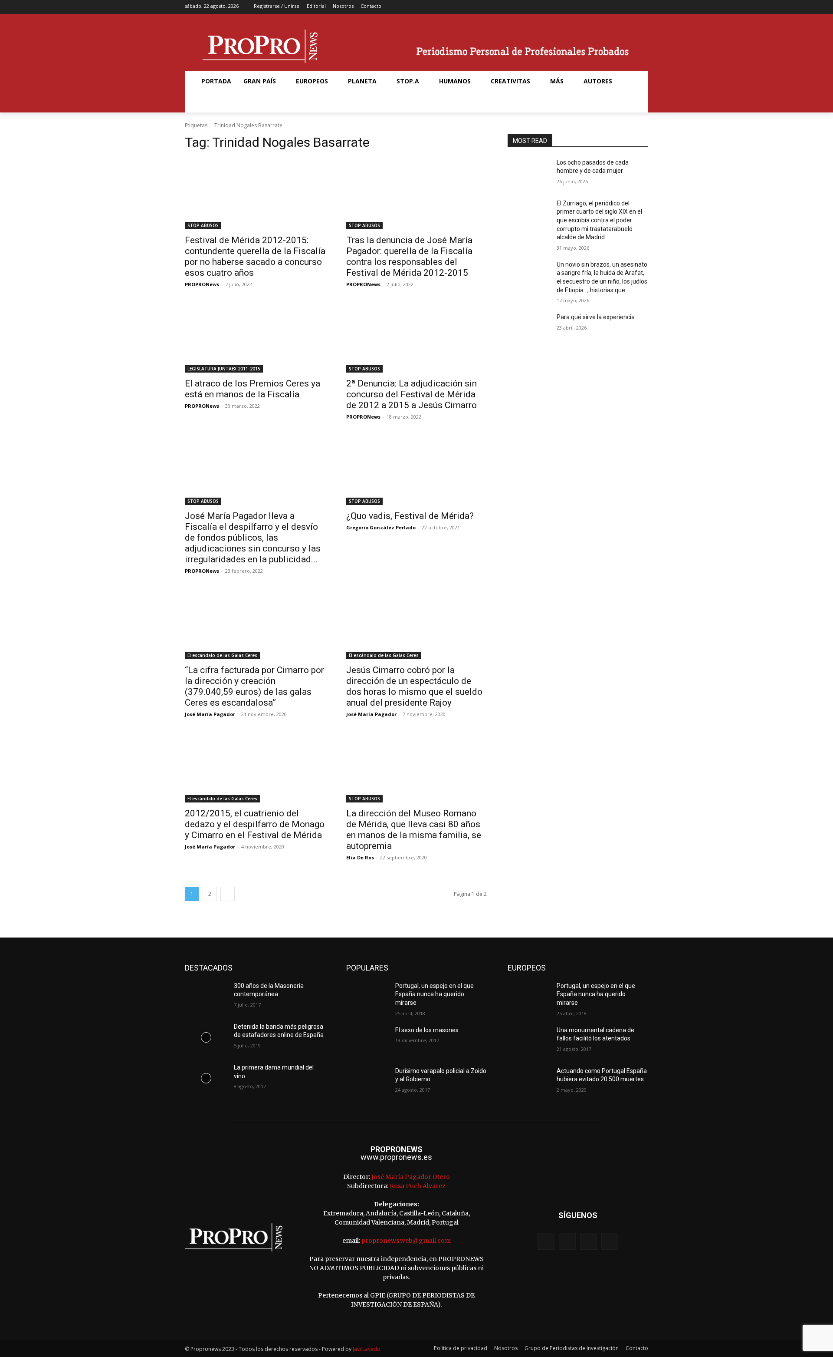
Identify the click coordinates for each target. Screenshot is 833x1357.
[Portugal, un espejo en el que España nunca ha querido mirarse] (367, 996)
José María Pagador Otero (410, 1177)
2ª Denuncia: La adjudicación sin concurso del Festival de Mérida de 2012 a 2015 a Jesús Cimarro (411, 394)
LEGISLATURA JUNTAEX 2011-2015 (223, 369)
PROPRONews (202, 284)
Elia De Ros (360, 857)
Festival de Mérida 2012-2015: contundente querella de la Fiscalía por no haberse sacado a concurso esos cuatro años (255, 256)
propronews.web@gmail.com (406, 1241)
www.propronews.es (396, 1157)
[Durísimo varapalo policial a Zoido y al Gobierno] (367, 1081)
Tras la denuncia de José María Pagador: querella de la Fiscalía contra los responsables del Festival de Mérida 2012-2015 (409, 256)
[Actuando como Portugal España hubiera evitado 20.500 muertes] (529, 1081)
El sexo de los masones (427, 1030)
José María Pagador (210, 714)
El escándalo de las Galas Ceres (222, 655)
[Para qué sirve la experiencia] (529, 328)
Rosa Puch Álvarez (418, 1186)
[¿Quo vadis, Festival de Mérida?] (416, 470)
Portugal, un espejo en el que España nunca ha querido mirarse (434, 994)
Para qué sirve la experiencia (596, 317)
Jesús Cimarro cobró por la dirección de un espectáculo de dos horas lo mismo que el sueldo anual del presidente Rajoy (414, 686)
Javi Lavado (366, 1349)
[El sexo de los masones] (367, 1041)
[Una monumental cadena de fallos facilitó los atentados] (529, 1041)
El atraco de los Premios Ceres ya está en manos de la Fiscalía (252, 389)
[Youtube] (642, 7)
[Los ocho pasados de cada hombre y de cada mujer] (529, 173)
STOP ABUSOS (203, 225)
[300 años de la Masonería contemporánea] (206, 996)
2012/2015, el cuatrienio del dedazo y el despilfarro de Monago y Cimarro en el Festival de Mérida (255, 824)
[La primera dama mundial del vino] (206, 1078)
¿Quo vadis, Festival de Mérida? (410, 516)
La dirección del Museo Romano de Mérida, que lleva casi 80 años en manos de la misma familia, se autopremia (413, 829)
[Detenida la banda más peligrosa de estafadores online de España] (206, 1037)
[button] (205, 102)
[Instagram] (615, 7)
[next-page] (227, 894)
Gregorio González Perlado (381, 527)
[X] (629, 7)
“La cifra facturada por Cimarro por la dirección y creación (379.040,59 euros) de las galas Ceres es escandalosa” (254, 686)
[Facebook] (601, 7)
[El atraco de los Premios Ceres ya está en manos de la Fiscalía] (255, 337)
